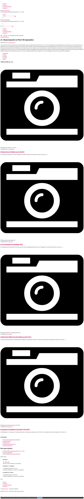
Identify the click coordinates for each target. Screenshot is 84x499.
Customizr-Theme (20, 491)
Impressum (5, 486)
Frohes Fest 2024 (6, 442)
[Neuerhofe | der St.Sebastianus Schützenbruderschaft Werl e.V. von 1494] (5, 10)
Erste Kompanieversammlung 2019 (11, 244)
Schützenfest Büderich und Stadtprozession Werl (15, 337)
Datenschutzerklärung (7, 484)
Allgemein (5, 35)
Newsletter (5, 483)
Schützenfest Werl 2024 (7, 445)
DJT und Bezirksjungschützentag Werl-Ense (11, 439)
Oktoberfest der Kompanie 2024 (9, 444)
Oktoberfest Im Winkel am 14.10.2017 (12, 152)
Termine (4, 482)
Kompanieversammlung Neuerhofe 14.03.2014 (15, 429)
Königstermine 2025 (7, 441)
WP (7, 491)
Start (1, 35)
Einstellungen (39, 497)
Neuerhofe (6, 488)
